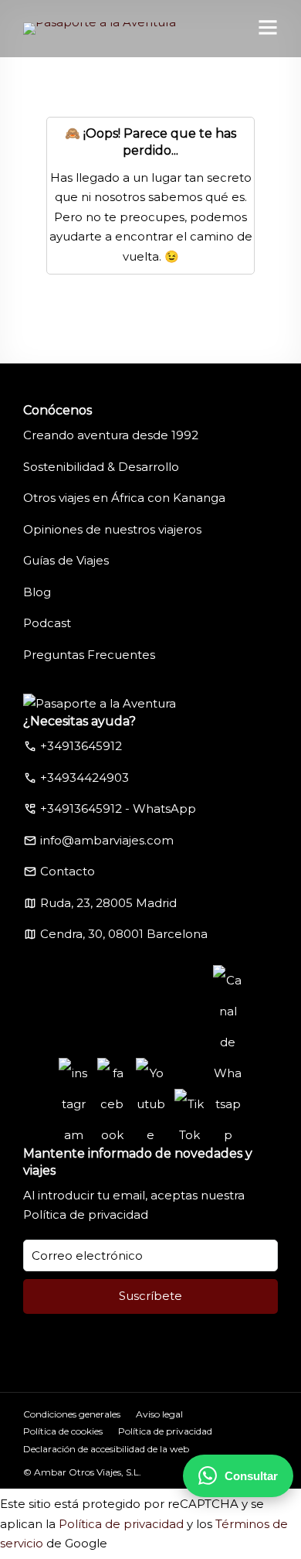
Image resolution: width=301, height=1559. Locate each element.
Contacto (67, 871)
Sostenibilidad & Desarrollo (101, 466)
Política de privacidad (85, 1214)
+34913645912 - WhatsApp (118, 808)
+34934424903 (84, 777)
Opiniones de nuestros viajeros (112, 529)
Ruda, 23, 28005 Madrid (108, 902)
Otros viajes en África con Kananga (124, 497)
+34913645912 (81, 746)
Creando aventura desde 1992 (110, 435)
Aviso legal (159, 1414)
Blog (37, 592)
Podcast (47, 623)
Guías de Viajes (66, 560)
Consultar (251, 1475)
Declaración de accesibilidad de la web (106, 1449)
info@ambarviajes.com (107, 840)
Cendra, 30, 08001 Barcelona (124, 933)
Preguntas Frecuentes (89, 654)
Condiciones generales (71, 1414)
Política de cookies (63, 1431)
